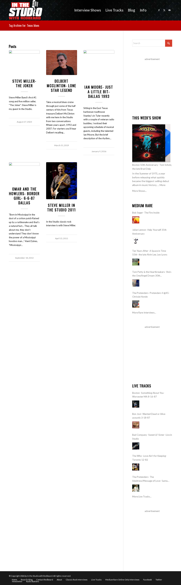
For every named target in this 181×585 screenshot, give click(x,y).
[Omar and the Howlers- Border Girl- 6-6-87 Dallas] (24, 172)
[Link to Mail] (169, 10)
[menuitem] (87, 10)
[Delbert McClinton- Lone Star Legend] (61, 62)
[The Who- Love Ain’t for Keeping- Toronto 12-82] (135, 467)
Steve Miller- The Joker (24, 83)
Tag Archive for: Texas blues (24, 25)
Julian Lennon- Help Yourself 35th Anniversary (149, 231)
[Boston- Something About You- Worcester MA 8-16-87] (135, 404)
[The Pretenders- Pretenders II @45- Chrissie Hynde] (135, 304)
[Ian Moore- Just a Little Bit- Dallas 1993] (98, 65)
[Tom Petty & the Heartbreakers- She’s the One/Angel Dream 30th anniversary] (135, 283)
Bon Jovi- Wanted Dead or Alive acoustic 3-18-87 (148, 416)
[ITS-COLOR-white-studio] (25, 10)
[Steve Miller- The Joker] (24, 62)
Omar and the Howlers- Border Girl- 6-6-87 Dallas (24, 195)
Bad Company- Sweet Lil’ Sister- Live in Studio (152, 436)
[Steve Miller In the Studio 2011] (61, 180)
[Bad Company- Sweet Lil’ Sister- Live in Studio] (135, 445)
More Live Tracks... (141, 496)
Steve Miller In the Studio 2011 (61, 207)
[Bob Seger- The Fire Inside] (135, 219)
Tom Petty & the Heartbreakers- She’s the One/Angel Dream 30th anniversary (151, 274)
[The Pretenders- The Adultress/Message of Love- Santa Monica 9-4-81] (135, 488)
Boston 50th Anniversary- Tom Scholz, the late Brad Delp (152, 166)
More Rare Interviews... (144, 312)
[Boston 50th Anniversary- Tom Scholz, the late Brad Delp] (151, 143)
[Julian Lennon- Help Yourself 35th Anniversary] (135, 240)
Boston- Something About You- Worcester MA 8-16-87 (148, 394)
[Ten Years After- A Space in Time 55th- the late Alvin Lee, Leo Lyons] (135, 262)
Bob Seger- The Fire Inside (145, 212)
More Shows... (139, 190)
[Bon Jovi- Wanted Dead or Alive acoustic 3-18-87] (135, 424)
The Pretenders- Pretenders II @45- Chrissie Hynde (151, 295)
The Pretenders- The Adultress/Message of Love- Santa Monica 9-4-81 (150, 479)
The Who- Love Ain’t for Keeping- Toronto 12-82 (149, 457)
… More (161, 184)
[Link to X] (164, 10)
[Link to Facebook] (159, 10)
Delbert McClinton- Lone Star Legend (61, 85)
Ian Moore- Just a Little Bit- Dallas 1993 (98, 91)
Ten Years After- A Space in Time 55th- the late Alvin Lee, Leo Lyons (149, 252)
